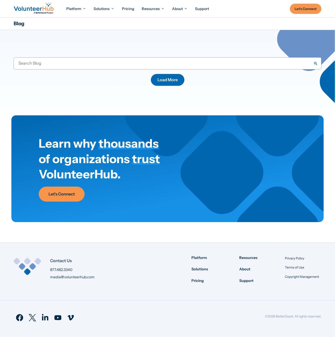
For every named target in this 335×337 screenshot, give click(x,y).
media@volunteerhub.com (72, 277)
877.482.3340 (61, 269)
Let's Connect (62, 194)
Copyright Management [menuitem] (302, 277)
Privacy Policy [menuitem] (294, 258)
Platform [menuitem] (199, 257)
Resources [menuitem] (248, 257)
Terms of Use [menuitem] (294, 267)
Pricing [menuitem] (197, 280)
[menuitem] (76, 8)
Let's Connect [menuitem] (306, 9)
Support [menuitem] (246, 280)
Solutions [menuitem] (199, 269)
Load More (167, 79)
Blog (19, 23)
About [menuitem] (244, 269)
